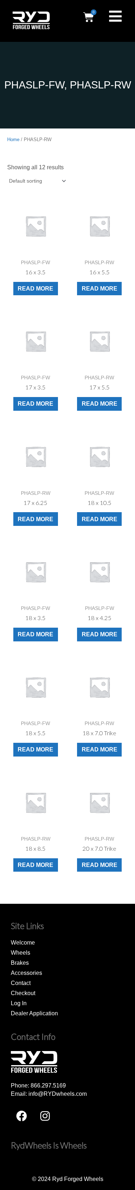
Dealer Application (34, 1013)
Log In (19, 1003)
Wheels (20, 952)
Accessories (26, 972)
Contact (21, 983)
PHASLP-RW (100, 85)
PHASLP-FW (34, 85)
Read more (35, 288)
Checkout (23, 993)
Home (13, 139)
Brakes (20, 962)
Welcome (23, 942)
